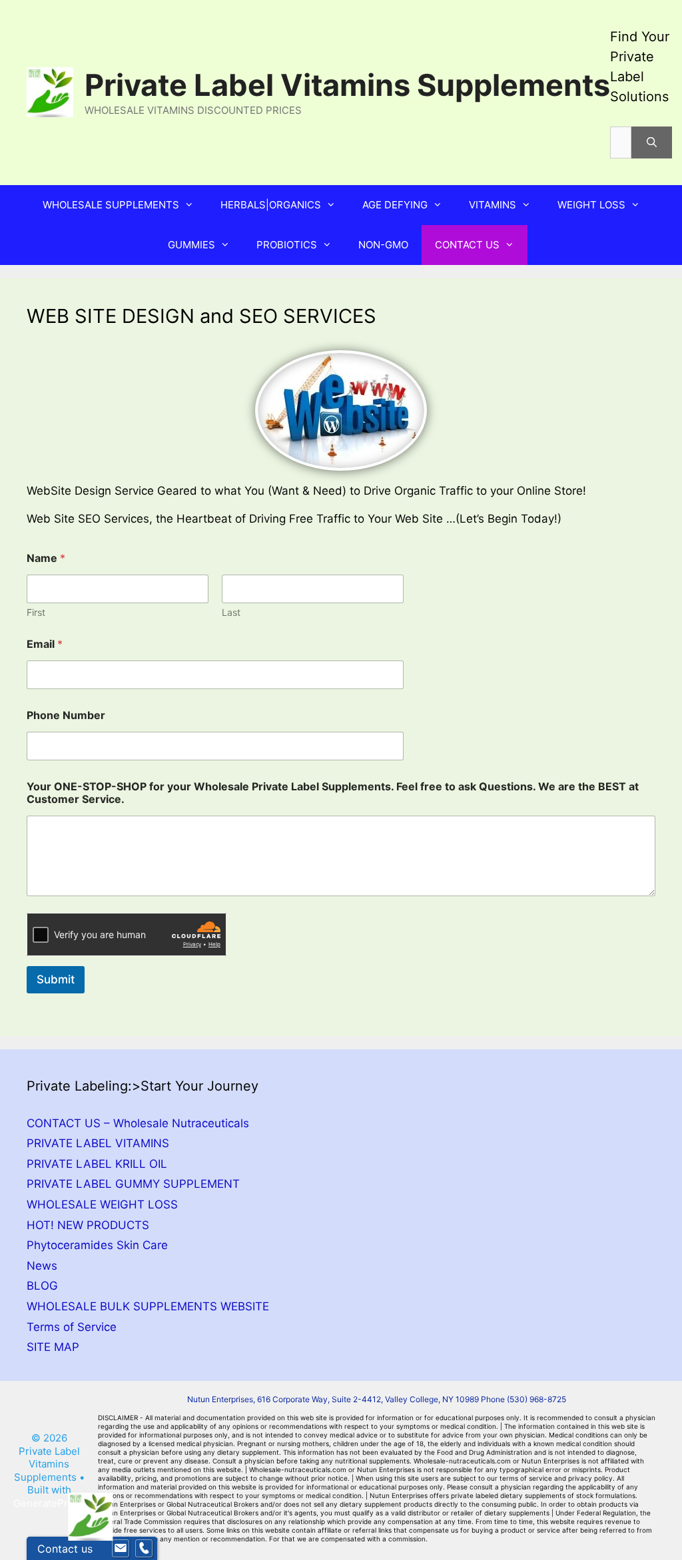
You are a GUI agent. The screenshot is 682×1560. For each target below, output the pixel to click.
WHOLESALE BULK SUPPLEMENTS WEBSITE (148, 1306)
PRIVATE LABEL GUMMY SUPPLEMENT (133, 1183)
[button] (193, 205)
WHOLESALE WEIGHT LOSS (102, 1204)
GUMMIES (191, 244)
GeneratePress (49, 1503)
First (36, 612)
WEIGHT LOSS (591, 204)
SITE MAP (53, 1347)
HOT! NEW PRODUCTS (88, 1225)
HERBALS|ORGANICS (270, 204)
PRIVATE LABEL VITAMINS (98, 1143)
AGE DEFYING (395, 204)
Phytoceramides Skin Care (97, 1245)
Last (231, 612)
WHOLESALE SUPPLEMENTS (111, 204)
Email (45, 644)
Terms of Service (72, 1327)
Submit (56, 979)
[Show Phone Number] (144, 1548)
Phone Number (66, 715)
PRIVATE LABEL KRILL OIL (97, 1163)
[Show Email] (120, 1548)
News (42, 1265)
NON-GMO (383, 244)
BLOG (42, 1285)
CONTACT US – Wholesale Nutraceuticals (138, 1123)
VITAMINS (492, 204)
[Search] (651, 142)
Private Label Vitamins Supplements (347, 85)
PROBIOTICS (286, 244)
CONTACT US (467, 244)
